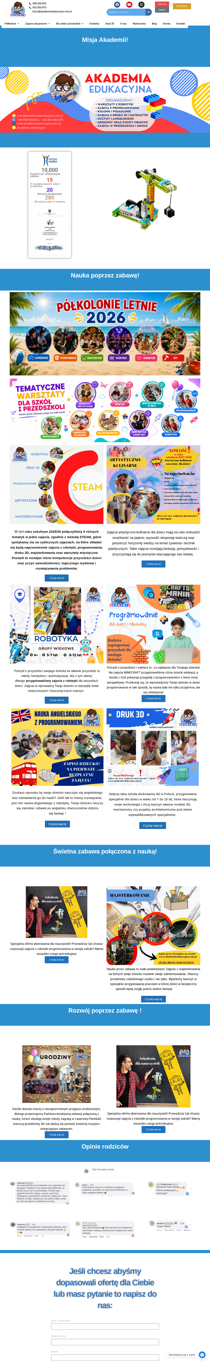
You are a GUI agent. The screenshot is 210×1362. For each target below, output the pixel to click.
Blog (154, 23)
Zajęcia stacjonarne (36, 23)
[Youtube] (129, 5)
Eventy (166, 23)
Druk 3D (109, 23)
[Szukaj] (148, 12)
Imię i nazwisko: (61, 1320)
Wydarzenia (139, 23)
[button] (4, 99)
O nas (123, 23)
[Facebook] (117, 5)
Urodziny (94, 23)
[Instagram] (141, 5)
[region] (105, 99)
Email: (55, 1351)
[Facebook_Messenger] (202, 1354)
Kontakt (180, 23)
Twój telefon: (59, 1336)
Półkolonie (10, 23)
